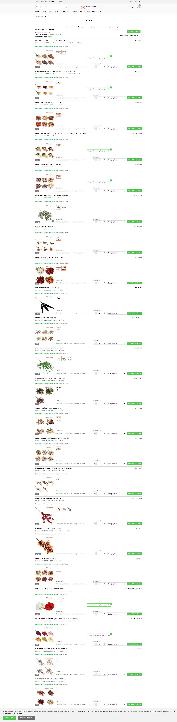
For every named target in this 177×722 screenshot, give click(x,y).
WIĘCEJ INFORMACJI (26, 717)
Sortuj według (124, 35)
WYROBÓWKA (91, 11)
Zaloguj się (74, 27)
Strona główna (39, 16)
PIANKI (99, 11)
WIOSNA (37, 11)
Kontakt (60, 1)
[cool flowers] (88, 6)
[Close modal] (111, 56)
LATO (44, 11)
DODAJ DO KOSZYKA (134, 66)
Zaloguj (49, 36)
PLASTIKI (82, 11)
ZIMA (56, 11)
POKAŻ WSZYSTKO (134, 31)
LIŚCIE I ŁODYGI (64, 11)
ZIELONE (74, 11)
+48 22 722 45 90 (49, 1)
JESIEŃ (50, 11)
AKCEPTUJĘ (9, 717)
